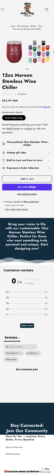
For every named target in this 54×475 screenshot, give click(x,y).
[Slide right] (33, 69)
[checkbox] (11, 359)
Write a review (27, 325)
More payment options (27, 194)
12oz (40, 26)
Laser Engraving (14, 117)
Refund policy (13, 453)
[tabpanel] (27, 372)
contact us (29, 128)
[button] (6, 9)
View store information (16, 209)
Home (13, 26)
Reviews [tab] (12, 338)
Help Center (13, 128)
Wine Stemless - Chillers (27, 26)
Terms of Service (14, 447)
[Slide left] (21, 69)
